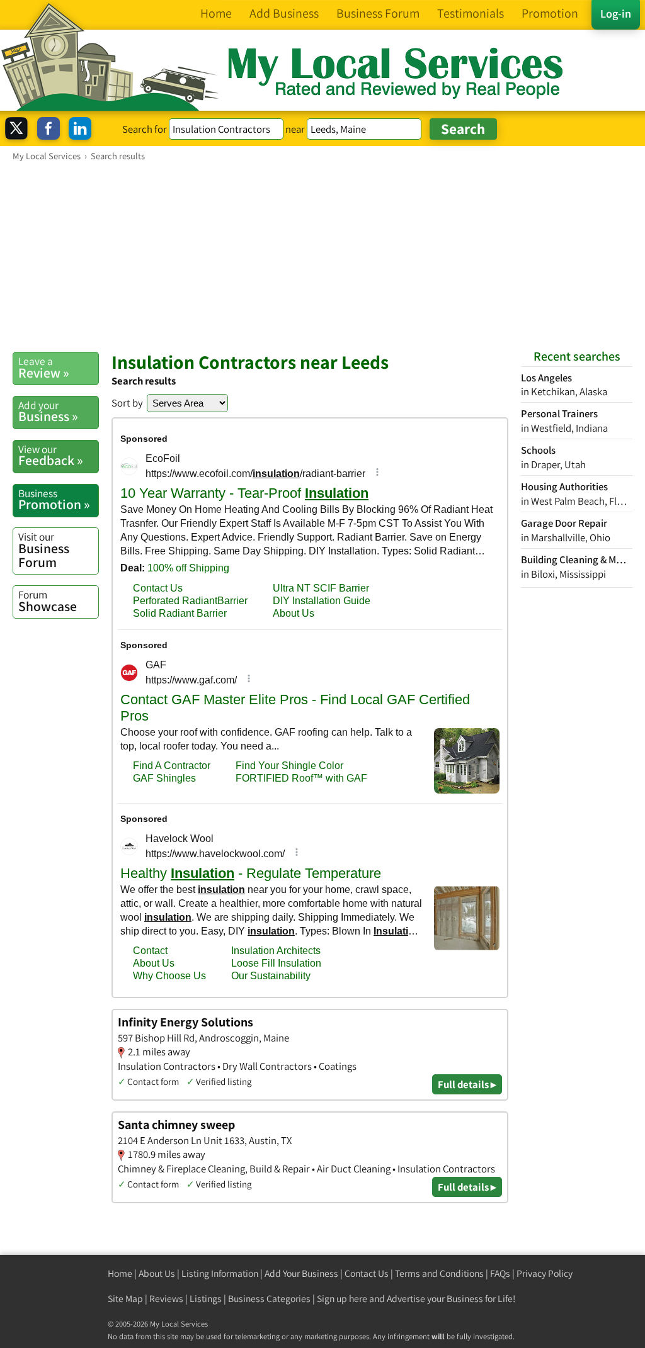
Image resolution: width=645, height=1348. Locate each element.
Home (120, 1273)
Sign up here (342, 1299)
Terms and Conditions (439, 1273)
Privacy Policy (545, 1273)
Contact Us (367, 1273)
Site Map (125, 1299)
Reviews (166, 1299)
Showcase (47, 601)
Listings (206, 1299)
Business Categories (269, 1299)
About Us (157, 1273)
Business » (48, 411)
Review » (43, 367)
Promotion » (54, 500)
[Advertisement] (322, 256)
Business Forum (43, 549)
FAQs (500, 1273)
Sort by (127, 403)
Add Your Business (301, 1273)
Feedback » (50, 455)
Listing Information (219, 1273)
